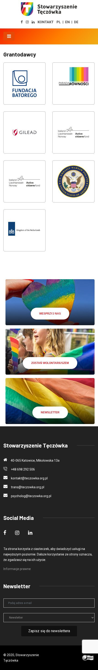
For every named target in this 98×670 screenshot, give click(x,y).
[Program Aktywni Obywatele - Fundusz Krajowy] (73, 135)
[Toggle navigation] (9, 36)
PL (59, 22)
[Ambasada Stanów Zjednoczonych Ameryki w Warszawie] (73, 184)
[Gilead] (24, 135)
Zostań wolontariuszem (50, 363)
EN (67, 22)
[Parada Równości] (73, 86)
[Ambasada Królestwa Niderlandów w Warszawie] (24, 233)
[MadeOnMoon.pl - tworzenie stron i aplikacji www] (88, 657)
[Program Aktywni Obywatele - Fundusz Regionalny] (24, 184)
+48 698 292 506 (23, 469)
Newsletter (50, 412)
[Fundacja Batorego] (24, 86)
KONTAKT (46, 22)
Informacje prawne (17, 569)
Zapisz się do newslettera (49, 631)
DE (76, 22)
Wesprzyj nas (50, 313)
